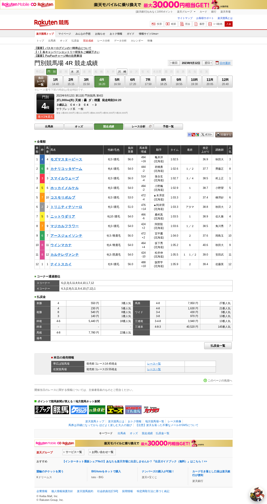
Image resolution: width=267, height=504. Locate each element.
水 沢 (75, 71)
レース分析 (103, 40)
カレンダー (137, 40)
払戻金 (75, 40)
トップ (40, 40)
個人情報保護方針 (62, 491)
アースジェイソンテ (66, 235)
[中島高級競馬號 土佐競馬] (133, 409)
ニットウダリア (62, 216)
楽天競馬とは (225, 18)
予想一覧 (168, 126)
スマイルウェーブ (64, 178)
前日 (175, 62)
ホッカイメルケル (64, 188)
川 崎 (122, 71)
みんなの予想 (83, 33)
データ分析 (120, 40)
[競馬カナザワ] (151, 409)
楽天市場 (225, 11)
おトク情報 (116, 33)
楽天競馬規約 (85, 491)
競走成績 (88, 40)
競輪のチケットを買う (50, 471)
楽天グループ (185, 11)
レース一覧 (154, 363)
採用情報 (127, 491)
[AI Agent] (256, 493)
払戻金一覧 (218, 345)
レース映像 (174, 421)
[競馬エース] (115, 409)
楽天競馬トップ (45, 33)
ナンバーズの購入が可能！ (158, 471)
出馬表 (52, 40)
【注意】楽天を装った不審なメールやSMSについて (166, 425)
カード (203, 11)
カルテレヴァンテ (64, 254)
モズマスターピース (66, 159)
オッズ (63, 40)
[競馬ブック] (42, 409)
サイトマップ (185, 18)
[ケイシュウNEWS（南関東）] (79, 409)
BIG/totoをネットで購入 (106, 471)
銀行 (213, 11)
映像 (149, 40)
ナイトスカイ (61, 264)
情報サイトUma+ (149, 33)
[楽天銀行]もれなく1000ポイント (154, 11)
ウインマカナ (61, 245)
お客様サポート (205, 18)
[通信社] (97, 409)
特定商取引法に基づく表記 (153, 491)
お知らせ (100, 33)
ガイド (130, 33)
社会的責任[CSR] (107, 491)
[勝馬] (61, 409)
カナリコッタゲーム (66, 169)
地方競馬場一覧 (154, 421)
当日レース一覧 (41, 81)
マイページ (64, 33)
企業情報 (42, 491)
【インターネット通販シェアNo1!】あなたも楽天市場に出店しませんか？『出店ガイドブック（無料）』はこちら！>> (134, 461)
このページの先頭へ (220, 380)
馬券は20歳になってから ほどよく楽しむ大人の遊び (100, 425)
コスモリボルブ (62, 197)
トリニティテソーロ (66, 207)
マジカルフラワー (64, 226)
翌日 (207, 62)
